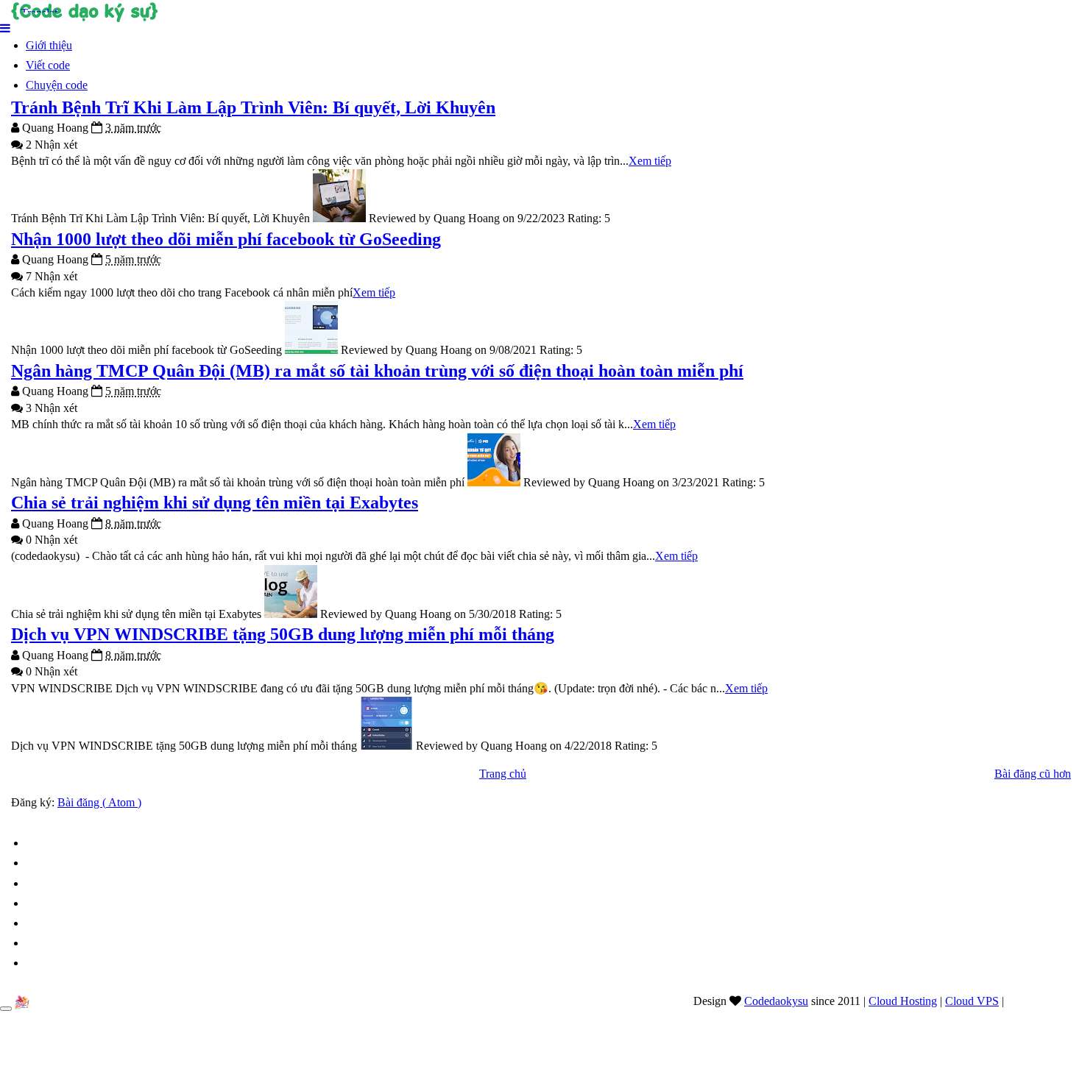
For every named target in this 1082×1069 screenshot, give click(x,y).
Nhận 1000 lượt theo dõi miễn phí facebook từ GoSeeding (226, 239)
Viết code (48, 65)
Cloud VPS (972, 1001)
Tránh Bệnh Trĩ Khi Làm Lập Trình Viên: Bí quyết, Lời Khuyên (253, 107)
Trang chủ (502, 773)
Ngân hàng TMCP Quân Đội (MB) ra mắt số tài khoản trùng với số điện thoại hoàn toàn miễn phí (377, 370)
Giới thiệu (49, 45)
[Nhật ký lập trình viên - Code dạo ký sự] (541, 11)
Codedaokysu (776, 1001)
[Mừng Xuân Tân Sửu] (22, 1002)
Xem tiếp (650, 161)
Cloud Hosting (903, 1001)
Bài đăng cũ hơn (1032, 773)
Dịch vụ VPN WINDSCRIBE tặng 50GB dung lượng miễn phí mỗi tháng (282, 634)
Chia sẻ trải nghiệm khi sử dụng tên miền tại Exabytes (214, 502)
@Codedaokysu (1044, 1001)
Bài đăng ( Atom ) (99, 802)
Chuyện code (57, 85)
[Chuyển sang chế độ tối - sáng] (6, 1008)
